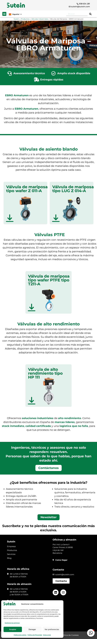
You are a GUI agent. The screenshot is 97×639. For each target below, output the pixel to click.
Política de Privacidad (35, 635)
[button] (4, 14)
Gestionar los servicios (12, 623)
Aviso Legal (47, 635)
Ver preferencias (52, 629)
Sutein (16, 19)
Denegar (32, 629)
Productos (25, 19)
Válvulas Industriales (39, 19)
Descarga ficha (25, 214)
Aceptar (12, 629)
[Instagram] (63, 592)
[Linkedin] (56, 592)
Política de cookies (20, 635)
